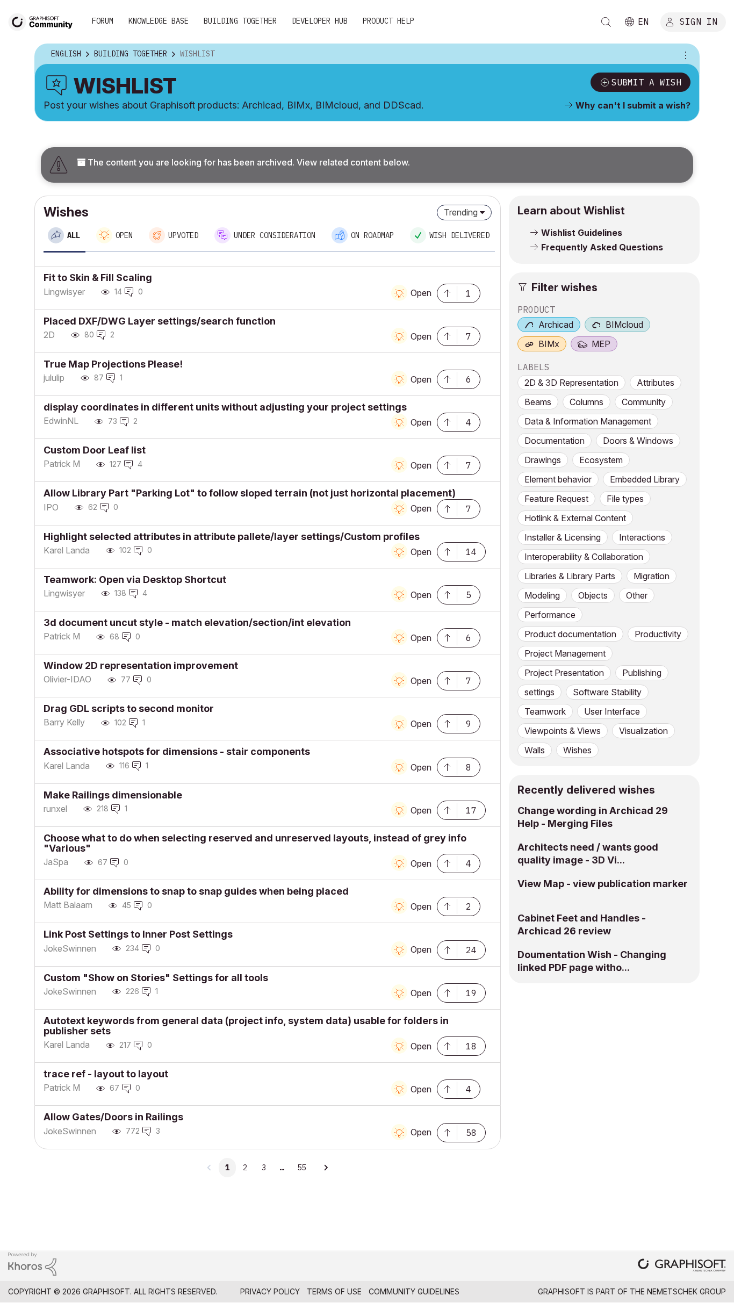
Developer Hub (320, 21)
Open (421, 292)
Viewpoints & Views (562, 730)
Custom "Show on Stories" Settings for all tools (156, 977)
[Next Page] (325, 1167)
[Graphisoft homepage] (682, 1266)
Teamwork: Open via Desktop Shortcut (135, 579)
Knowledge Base (158, 21)
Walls (534, 750)
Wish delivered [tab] (459, 235)
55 (301, 1167)
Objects (593, 595)
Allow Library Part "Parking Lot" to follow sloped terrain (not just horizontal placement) (250, 493)
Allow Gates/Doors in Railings (113, 1116)
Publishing (641, 672)
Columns (586, 402)
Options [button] (684, 54)
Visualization (643, 730)
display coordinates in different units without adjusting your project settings (225, 407)
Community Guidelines (414, 1291)
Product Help (388, 21)
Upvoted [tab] (183, 235)
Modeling (542, 595)
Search (606, 22)
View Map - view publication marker (602, 883)
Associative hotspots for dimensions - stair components (177, 751)
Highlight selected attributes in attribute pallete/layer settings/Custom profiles (232, 536)
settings (539, 692)
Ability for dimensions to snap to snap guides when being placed (196, 891)
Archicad (555, 324)
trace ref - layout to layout (106, 1073)
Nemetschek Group (686, 1291)
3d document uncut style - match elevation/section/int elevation (197, 622)
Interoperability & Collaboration (583, 556)
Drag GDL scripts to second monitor (129, 708)
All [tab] (73, 235)
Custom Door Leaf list (95, 450)
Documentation (554, 440)
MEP (601, 344)
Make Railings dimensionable (113, 795)
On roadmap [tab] (372, 235)
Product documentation (570, 634)
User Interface (612, 711)
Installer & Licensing (562, 537)
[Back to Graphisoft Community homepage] (44, 20)
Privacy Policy (270, 1291)
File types (625, 498)
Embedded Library (645, 479)
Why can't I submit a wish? (632, 105)
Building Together (240, 21)
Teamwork (545, 711)
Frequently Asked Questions (602, 247)
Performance (549, 614)
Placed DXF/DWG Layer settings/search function (160, 321)
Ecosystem (601, 460)
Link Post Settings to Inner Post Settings (138, 934)
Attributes (655, 382)
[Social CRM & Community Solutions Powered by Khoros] (32, 1263)
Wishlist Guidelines (581, 232)
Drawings (542, 460)
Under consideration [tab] (274, 235)
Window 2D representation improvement (141, 665)
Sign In (698, 21)
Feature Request (556, 498)
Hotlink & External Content (575, 518)
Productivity (658, 634)
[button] (447, 292)
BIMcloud (624, 324)
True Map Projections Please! (113, 364)
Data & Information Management (587, 421)
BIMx (548, 344)
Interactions (642, 537)
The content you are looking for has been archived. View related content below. (247, 162)
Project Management (565, 653)
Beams (537, 402)
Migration (652, 576)
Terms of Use (334, 1291)
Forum (102, 21)
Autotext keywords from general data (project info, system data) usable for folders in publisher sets (246, 1025)
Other (636, 595)
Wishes (577, 750)
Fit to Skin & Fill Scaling (98, 277)
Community (644, 402)
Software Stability (607, 692)
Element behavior (558, 479)
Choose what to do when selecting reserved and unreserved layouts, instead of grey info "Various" (255, 843)
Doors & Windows (638, 440)
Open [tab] (124, 235)
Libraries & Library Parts (569, 576)
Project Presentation (564, 672)
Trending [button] (461, 212)
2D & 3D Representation (571, 382)
